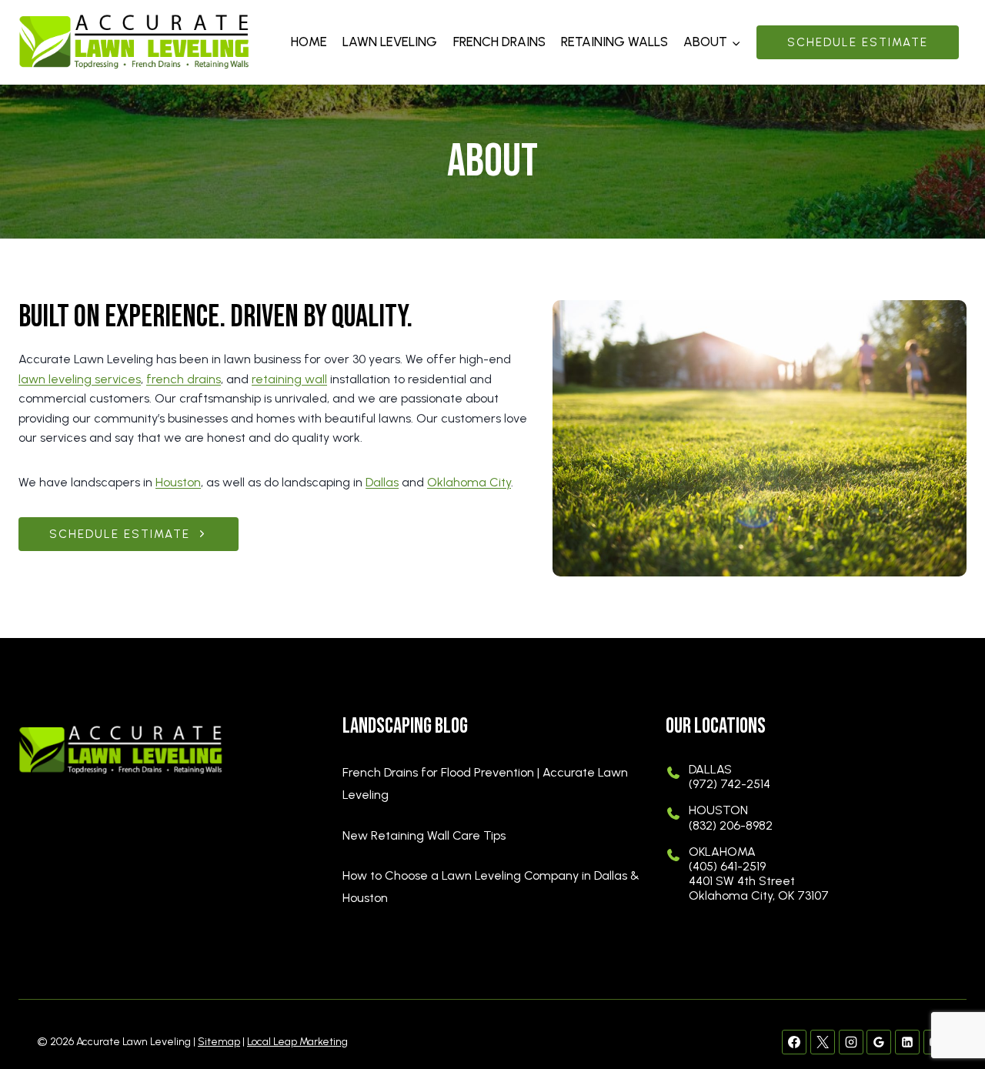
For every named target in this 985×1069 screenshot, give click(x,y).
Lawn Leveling (389, 41)
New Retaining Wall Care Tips (424, 835)
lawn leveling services (79, 379)
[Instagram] (851, 1042)
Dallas (382, 482)
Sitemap (219, 1041)
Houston (178, 482)
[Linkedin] (907, 1042)
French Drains (499, 41)
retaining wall (289, 379)
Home (309, 41)
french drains (183, 379)
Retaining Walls (614, 41)
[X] (822, 1042)
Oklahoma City (469, 482)
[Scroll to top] (947, 1008)
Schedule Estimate (857, 42)
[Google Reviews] (878, 1042)
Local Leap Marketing (297, 1041)
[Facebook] (794, 1042)
